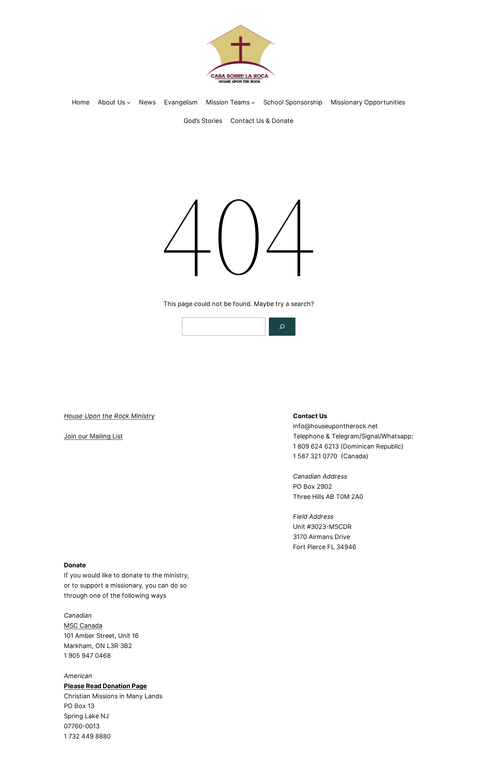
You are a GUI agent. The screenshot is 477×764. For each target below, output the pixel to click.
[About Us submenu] (129, 102)
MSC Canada (83, 625)
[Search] (282, 327)
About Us (111, 102)
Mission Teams (228, 102)
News (147, 102)
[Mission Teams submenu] (253, 102)
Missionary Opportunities (368, 102)
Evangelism (181, 102)
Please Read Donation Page (105, 686)
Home (80, 102)
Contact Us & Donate (261, 120)
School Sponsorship (292, 102)
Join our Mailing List (93, 436)
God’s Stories (203, 120)
